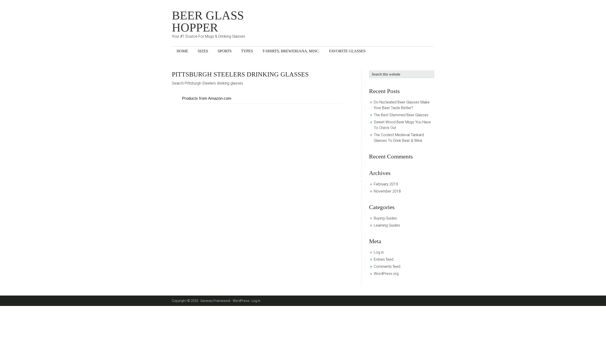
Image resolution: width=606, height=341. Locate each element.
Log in (379, 252)
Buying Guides (385, 218)
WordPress (241, 301)
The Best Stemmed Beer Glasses (401, 115)
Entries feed (383, 259)
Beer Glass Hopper (208, 21)
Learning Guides (387, 225)
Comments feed (387, 266)
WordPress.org (386, 273)
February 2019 (386, 184)
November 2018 (387, 191)
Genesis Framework (216, 301)
